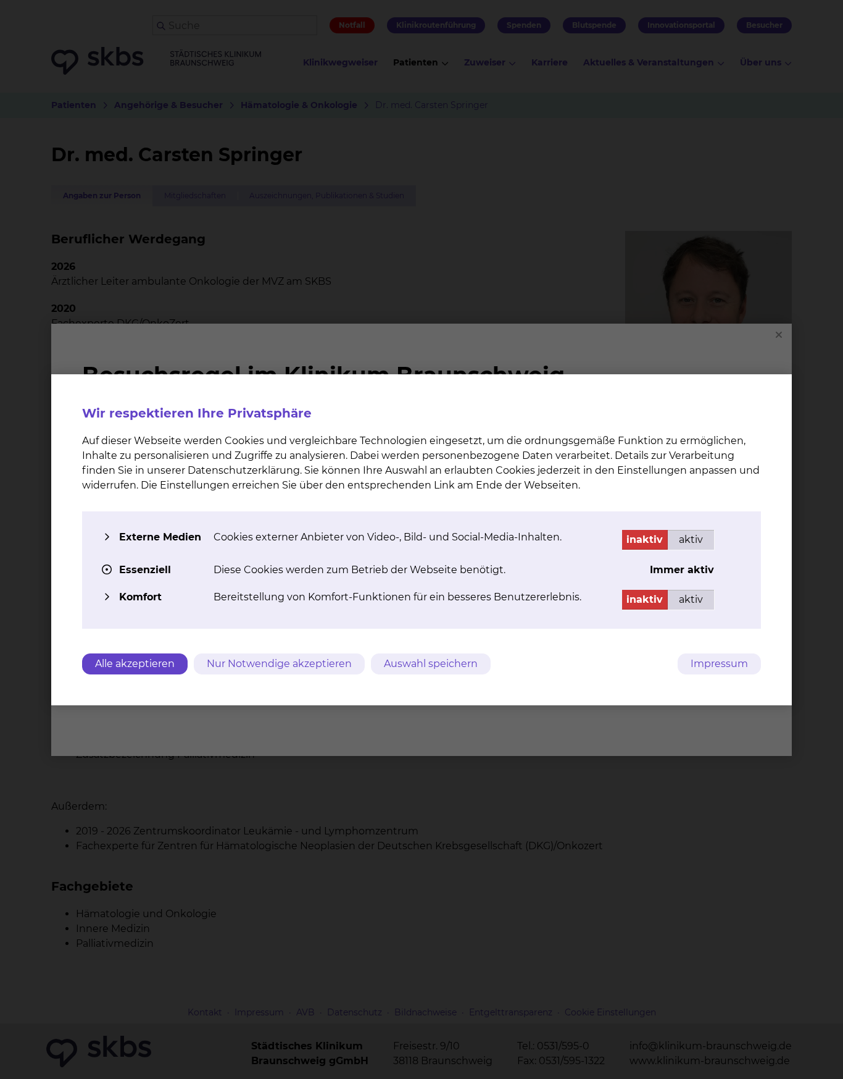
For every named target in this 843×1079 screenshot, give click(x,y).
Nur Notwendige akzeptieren (279, 664)
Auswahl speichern (431, 664)
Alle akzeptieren (135, 664)
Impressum (719, 664)
